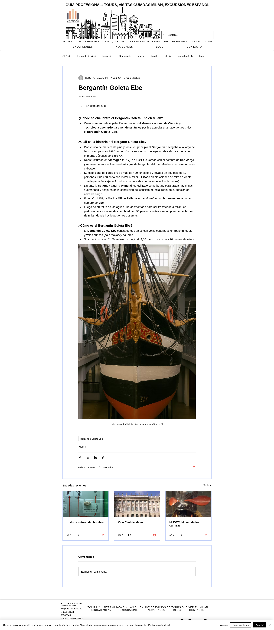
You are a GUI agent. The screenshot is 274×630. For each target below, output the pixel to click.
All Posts (66, 56)
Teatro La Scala (185, 56)
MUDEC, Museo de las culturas (184, 524)
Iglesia (167, 56)
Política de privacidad (159, 625)
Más (201, 56)
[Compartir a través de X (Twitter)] (87, 457)
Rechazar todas (241, 625)
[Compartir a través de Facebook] (79, 457)
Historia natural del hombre (85, 522)
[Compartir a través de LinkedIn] (95, 457)
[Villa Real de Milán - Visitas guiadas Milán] (137, 504)
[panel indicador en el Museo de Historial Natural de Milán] (85, 504)
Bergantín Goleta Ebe (91, 438)
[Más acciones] (194, 78)
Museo (141, 56)
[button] (137, 106)
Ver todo (207, 485)
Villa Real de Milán (130, 522)
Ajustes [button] (224, 625)
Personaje (107, 56)
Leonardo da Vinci (86, 56)
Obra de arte (124, 56)
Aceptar (260, 625)
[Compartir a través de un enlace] (103, 457)
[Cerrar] (270, 624)
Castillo (154, 56)
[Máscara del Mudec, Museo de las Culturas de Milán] (188, 504)
